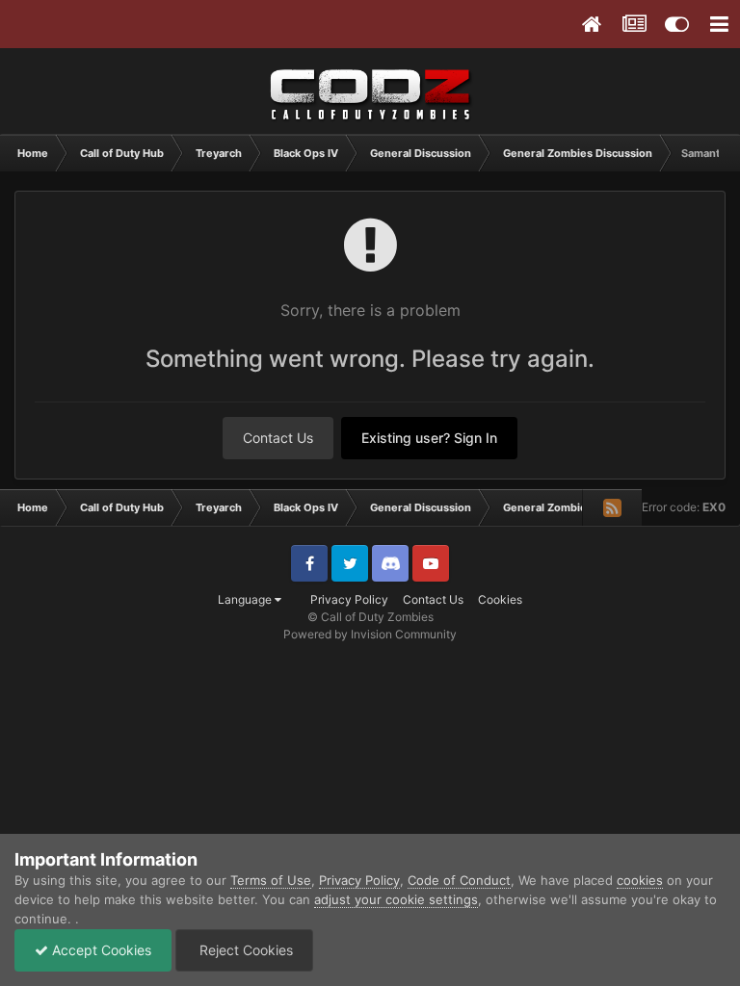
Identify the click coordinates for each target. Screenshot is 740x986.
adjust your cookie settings (396, 899)
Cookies (500, 599)
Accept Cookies (99, 950)
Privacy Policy (349, 599)
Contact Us (278, 437)
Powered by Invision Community (370, 634)
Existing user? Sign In (429, 437)
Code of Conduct (459, 880)
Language (246, 599)
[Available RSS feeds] (612, 507)
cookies (640, 880)
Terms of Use (270, 880)
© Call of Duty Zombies (370, 617)
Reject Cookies (244, 950)
